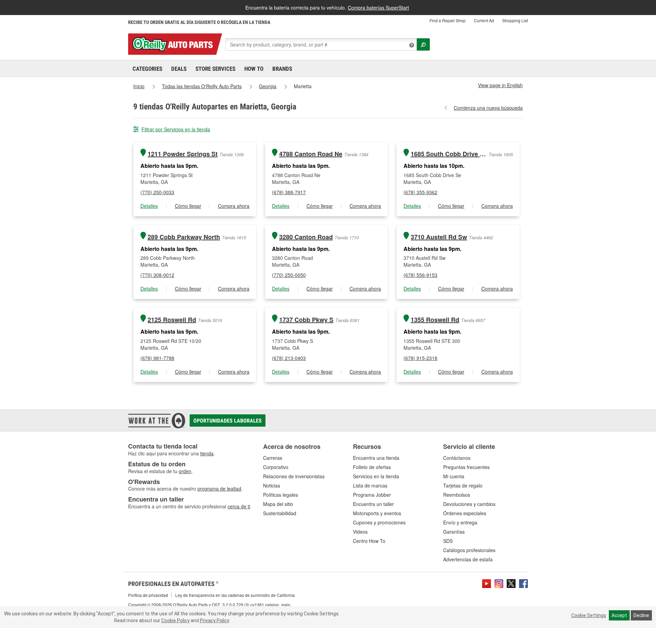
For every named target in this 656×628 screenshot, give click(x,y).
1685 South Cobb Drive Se (449, 154)
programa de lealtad (219, 488)
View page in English (500, 85)
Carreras (272, 457)
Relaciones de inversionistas (294, 476)
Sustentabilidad (279, 513)
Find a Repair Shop (447, 20)
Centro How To (369, 540)
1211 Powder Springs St (183, 154)
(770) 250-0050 (289, 274)
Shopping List (515, 20)
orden (185, 471)
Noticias (271, 485)
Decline (641, 615)
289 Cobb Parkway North (184, 237)
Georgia (267, 86)
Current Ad (484, 20)
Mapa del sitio (278, 503)
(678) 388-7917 (289, 192)
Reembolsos (456, 494)
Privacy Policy (214, 620)
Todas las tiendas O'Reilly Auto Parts (202, 86)
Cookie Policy (175, 620)
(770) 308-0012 (157, 274)
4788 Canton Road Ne (310, 154)
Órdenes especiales (464, 513)
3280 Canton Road (306, 237)
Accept (619, 615)
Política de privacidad (148, 595)
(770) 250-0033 (157, 192)
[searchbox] (321, 44)
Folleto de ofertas (372, 467)
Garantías (454, 531)
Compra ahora (233, 205)
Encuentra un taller (373, 503)
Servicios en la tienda (376, 476)
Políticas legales (280, 494)
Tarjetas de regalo (462, 485)
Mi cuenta (453, 476)
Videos (360, 531)
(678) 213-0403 (289, 358)
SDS (448, 540)
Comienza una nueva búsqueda (488, 107)
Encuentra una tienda (376, 457)
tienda (207, 453)
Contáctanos (456, 457)
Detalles (149, 205)
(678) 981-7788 (157, 358)
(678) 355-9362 (420, 192)
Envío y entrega (460, 522)
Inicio (139, 86)
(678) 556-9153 (420, 274)
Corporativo (275, 467)
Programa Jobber (372, 494)
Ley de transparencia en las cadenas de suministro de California (235, 595)
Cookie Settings (588, 615)
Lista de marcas (370, 485)
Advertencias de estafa (468, 559)
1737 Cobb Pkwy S (306, 320)
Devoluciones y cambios (469, 503)
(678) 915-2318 (420, 358)
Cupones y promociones (379, 522)
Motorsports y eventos (377, 513)
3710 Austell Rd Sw (439, 237)
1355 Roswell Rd (435, 320)
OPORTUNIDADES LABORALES (227, 420)
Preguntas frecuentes (466, 467)
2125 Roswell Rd (172, 320)
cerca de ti (239, 506)
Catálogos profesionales (469, 550)
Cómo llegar (188, 205)
